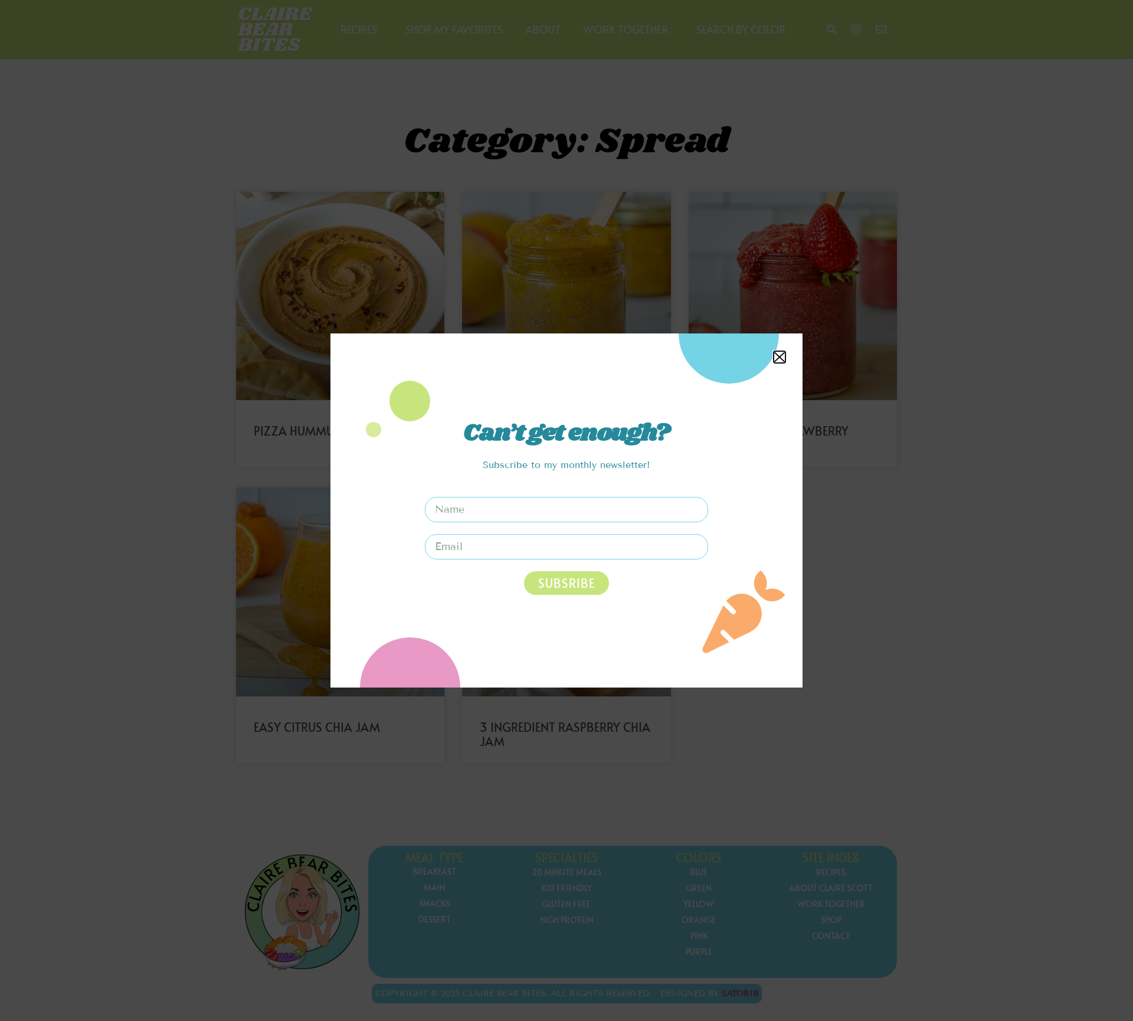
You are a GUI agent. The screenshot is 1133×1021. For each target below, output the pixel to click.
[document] (566, 510)
